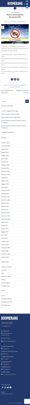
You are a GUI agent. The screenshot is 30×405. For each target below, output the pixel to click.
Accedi (3, 295)
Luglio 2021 (4, 178)
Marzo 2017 (4, 238)
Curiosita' (4, 270)
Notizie (3, 279)
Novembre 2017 (5, 216)
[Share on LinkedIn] (18, 79)
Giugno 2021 (4, 181)
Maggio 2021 (4, 184)
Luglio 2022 (4, 149)
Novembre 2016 (5, 248)
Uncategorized (15, 12)
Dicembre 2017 (5, 213)
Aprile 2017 (4, 235)
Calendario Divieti (6, 267)
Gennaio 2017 (5, 244)
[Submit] (27, 101)
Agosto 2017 (4, 222)
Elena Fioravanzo (21, 21)
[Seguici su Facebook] (27, 1)
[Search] (24, 4)
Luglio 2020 (4, 209)
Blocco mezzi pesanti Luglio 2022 (10, 117)
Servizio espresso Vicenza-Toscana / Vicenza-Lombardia (13, 122)
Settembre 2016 (5, 254)
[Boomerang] (15, 3)
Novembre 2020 (5, 200)
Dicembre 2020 (5, 197)
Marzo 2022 (4, 162)
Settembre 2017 (5, 219)
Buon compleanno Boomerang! (10, 114)
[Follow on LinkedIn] (27, 7)
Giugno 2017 (4, 228)
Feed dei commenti (6, 302)
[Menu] (15, 8)
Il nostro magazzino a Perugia (9, 111)
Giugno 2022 (4, 152)
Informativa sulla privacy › (7, 394)
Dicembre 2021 (5, 171)
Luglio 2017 (4, 225)
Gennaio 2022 (5, 168)
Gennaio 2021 (5, 194)
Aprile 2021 (4, 187)
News (2, 273)
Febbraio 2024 (5, 143)
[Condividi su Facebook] (12, 79)
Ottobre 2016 (5, 251)
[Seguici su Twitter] (8, 388)
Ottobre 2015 (5, 257)
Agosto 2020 (4, 206)
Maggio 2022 (5, 155)
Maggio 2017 (4, 232)
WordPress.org (5, 305)
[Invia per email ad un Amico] (15, 79)
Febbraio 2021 (5, 190)
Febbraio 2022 (5, 165)
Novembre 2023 (5, 146)
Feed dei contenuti (6, 299)
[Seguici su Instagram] (27, 4)
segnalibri (18, 86)
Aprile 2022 (4, 158)
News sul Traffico (6, 276)
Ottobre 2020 (5, 203)
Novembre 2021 (5, 174)
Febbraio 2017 (5, 241)
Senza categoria (5, 283)
